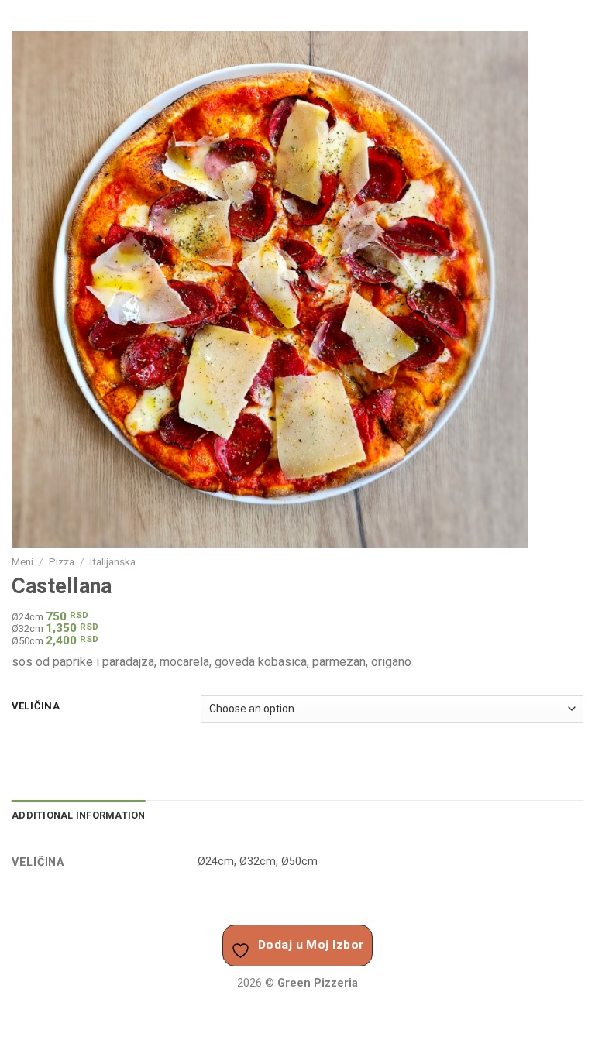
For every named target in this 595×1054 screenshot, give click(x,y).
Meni (22, 561)
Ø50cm (299, 861)
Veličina (36, 706)
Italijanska (113, 561)
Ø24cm (216, 861)
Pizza (61, 561)
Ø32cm (257, 861)
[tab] (79, 815)
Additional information (79, 815)
